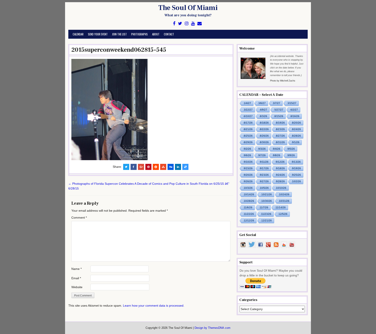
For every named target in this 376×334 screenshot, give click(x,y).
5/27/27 (278, 109)
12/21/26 (266, 220)
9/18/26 (280, 168)
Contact (169, 34)
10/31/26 (284, 201)
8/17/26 (248, 122)
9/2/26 (247, 148)
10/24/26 (284, 194)
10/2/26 (296, 181)
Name (76, 269)
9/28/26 (280, 181)
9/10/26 (248, 161)
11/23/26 (266, 214)
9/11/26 (264, 161)
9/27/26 (264, 181)
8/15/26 (278, 116)
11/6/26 (248, 207)
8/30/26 (264, 142)
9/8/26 (276, 155)
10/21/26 (266, 194)
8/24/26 (296, 129)
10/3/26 (248, 187)
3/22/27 (248, 109)
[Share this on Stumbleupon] (163, 167)
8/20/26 (296, 122)
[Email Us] (199, 23)
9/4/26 (276, 148)
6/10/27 (248, 116)
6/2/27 (294, 109)
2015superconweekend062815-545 (118, 50)
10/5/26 (264, 187)
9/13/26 (296, 161)
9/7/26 (262, 155)
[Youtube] (193, 23)
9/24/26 (280, 174)
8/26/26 (264, 135)
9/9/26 (291, 155)
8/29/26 (248, 142)
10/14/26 (249, 194)
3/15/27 (291, 103)
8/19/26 (280, 122)
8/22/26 (264, 129)
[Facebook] (174, 23)
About (155, 34)
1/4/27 (247, 103)
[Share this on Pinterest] (148, 167)
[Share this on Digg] (171, 167)
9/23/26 (264, 174)
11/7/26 (264, 207)
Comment (79, 217)
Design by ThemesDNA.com (212, 327)
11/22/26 (249, 214)
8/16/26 (294, 116)
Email (76, 278)
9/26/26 (248, 181)
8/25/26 (248, 135)
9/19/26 (296, 168)
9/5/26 (291, 148)
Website (76, 287)
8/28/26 (296, 135)
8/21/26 (248, 129)
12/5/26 (283, 214)
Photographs (139, 34)
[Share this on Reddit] (156, 167)
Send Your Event (98, 34)
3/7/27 (276, 103)
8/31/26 (280, 142)
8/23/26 (280, 129)
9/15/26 (248, 168)
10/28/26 (249, 201)
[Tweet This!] (126, 167)
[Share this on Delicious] (185, 167)
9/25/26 (296, 174)
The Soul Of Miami (188, 7)
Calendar (78, 34)
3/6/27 (262, 103)
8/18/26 (264, 122)
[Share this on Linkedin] (178, 167)
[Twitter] (180, 23)
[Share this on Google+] (141, 167)
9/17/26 (264, 168)
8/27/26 (280, 135)
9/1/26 (295, 142)
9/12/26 (280, 161)
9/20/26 (248, 174)
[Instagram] (186, 23)
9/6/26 (247, 155)
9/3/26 (262, 148)
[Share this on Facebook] (134, 167)
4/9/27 (263, 109)
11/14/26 (280, 207)
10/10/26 (281, 187)
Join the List (119, 34)
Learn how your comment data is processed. (153, 305)
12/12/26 (249, 220)
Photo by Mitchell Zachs (282, 80)
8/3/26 (263, 116)
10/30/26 (266, 201)
